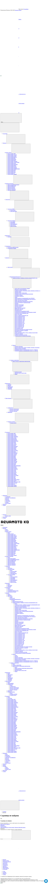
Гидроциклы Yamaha (12, 591)
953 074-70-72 (3, 826)
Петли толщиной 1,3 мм (20, 635)
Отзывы (7, 761)
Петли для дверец (18, 631)
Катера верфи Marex (12, 722)
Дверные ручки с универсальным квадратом (24, 611)
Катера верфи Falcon (12, 544)
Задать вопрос (11, 827)
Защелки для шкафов (19, 623)
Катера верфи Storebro (12, 740)
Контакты (5, 770)
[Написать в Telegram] (46, 881)
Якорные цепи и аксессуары (20, 670)
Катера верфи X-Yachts (12, 748)
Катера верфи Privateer (12, 733)
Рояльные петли (18, 648)
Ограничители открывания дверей (22, 628)
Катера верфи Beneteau (12, 705)
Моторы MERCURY (12, 560)
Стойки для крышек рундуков (21, 652)
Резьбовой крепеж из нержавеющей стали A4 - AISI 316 (26, 660)
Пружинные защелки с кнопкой (21, 647)
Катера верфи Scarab (12, 737)
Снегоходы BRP (11, 569)
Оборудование (8, 681)
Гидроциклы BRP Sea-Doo (13, 590)
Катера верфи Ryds (11, 552)
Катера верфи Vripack (12, 746)
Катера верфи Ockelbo (12, 728)
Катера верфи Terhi (11, 743)
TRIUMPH (10, 678)
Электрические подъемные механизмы (23, 653)
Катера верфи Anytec (12, 700)
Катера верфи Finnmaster (13, 545)
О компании (7, 756)
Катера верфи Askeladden (13, 702)
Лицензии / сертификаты (10, 757)
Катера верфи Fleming (12, 713)
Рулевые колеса (13, 695)
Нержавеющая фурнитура (15, 599)
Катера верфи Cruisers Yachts (13, 543)
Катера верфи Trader (12, 744)
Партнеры (7, 759)
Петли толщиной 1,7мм (19, 638)
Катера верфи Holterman (12, 718)
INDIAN (9, 676)
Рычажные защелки (19, 651)
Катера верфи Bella (11, 539)
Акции (4, 765)
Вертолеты (7, 583)
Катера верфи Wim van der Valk (14, 747)
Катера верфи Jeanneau (12, 548)
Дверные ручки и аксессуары (21, 610)
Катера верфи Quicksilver (13, 734)
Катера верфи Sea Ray (12, 738)
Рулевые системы (11, 691)
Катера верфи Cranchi (12, 710)
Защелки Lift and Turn (19, 621)
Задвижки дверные (19, 612)
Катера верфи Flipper (12, 546)
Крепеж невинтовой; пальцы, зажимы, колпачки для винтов (27, 658)
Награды (7, 758)
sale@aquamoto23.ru (4, 827)
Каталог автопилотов (14, 687)
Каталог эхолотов (13, 689)
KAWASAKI (10, 677)
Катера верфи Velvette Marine (13, 745)
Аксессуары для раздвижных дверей (22, 605)
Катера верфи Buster (12, 541)
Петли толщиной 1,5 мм (20, 637)
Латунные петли (18, 624)
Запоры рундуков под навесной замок (22, 619)
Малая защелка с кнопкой (20, 625)
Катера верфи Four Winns (13, 716)
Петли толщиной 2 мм (19, 639)
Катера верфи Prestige (12, 732)
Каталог (4, 528)
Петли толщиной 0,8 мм (20, 633)
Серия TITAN (13, 581)
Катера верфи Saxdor (12, 736)
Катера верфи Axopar (12, 536)
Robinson (9, 586)
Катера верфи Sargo (12, 553)
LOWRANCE (10, 684)
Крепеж (14, 654)
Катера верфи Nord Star (12, 727)
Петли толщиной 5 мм (19, 643)
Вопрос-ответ (8, 769)
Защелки (16, 620)
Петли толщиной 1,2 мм (20, 634)
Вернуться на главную (5, 824)
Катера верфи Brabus (12, 540)
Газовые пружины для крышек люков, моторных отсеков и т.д (27, 607)
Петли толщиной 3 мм (19, 641)
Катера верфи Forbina (12, 715)
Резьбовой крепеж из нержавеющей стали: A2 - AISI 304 (26, 661)
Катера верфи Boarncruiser (13, 706)
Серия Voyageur (13, 582)
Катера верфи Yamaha (12, 751)
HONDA (9, 675)
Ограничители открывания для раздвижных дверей (25, 629)
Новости (4, 763)
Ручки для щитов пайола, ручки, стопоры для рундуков (26, 649)
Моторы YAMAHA (12, 564)
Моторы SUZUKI (11, 562)
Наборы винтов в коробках (20, 659)
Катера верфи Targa (12, 742)
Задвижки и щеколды (19, 613)
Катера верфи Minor (12, 723)
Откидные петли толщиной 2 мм (21, 630)
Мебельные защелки (19, 626)
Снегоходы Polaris (11, 574)
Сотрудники (7, 760)
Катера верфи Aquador (12, 535)
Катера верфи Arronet (12, 701)
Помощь (4, 766)
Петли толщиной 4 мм (19, 642)
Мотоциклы (7, 672)
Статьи (4, 771)
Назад (6, 529)
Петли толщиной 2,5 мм (20, 640)
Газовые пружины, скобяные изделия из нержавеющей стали (24, 602)
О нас (4, 871)
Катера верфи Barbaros (12, 538)
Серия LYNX (12, 572)
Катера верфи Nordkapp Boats (14, 549)
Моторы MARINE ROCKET (13, 559)
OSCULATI (10, 596)
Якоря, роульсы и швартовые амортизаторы (21, 666)
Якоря (16, 671)
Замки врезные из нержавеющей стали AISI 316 (24, 615)
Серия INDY (12, 577)
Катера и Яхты (8, 531)
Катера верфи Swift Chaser (13, 741)
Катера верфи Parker (12, 550)
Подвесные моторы (9, 556)
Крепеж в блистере (19, 657)
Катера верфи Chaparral (12, 542)
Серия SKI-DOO (13, 573)
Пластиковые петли (19, 645)
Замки (16, 614)
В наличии (5, 527)
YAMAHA (10, 680)
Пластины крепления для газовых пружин (23, 646)
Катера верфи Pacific (12, 729)
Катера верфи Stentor (12, 739)
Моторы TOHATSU (12, 563)
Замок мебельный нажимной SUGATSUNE (24, 618)
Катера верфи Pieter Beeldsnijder (14, 731)
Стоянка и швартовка (14, 662)
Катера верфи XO (11, 554)
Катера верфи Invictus (12, 547)
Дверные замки (18, 609)
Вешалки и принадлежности (20, 606)
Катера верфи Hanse (12, 717)
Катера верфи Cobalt (12, 709)
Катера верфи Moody (12, 724)
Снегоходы (7, 566)
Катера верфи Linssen (12, 720)
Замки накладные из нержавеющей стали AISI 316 (25, 616)
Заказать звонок (18, 10)
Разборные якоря (18, 669)
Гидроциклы (7, 587)
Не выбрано (25, 9)
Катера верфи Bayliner (12, 704)
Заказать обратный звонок (20, 827)
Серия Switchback (13, 580)
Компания (5, 753)
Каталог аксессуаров (14, 688)
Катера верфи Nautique (12, 725)
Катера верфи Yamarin (12, 555)
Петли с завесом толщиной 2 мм (21, 632)
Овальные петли (18, 627)
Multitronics (10, 690)
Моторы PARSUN (11, 561)
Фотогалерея (7, 762)
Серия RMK (12, 578)
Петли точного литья (19, 644)
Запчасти (7, 592)
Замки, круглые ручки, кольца (21, 617)
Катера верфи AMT (12, 534)
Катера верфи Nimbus (12, 726)
